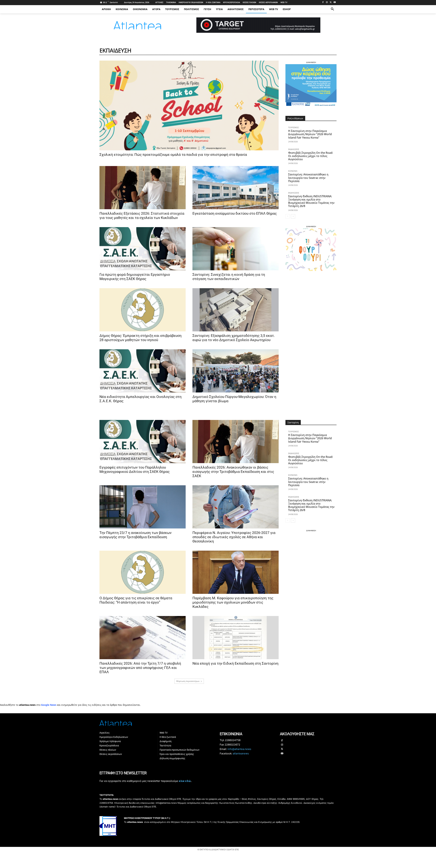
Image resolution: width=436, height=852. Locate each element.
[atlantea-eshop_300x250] (218, 447)
